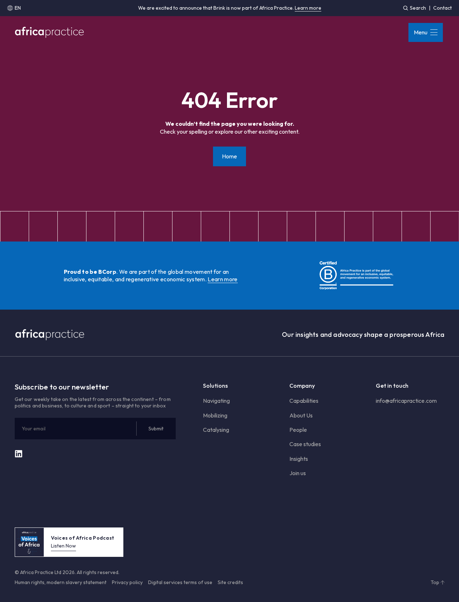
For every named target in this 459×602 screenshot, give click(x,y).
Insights (298, 458)
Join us (297, 473)
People (298, 429)
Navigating (216, 400)
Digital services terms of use (180, 582)
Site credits (230, 582)
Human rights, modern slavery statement (61, 582)
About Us (301, 415)
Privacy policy (127, 582)
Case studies (305, 444)
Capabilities (303, 400)
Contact (442, 8)
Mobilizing (215, 415)
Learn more (308, 8)
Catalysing (216, 429)
